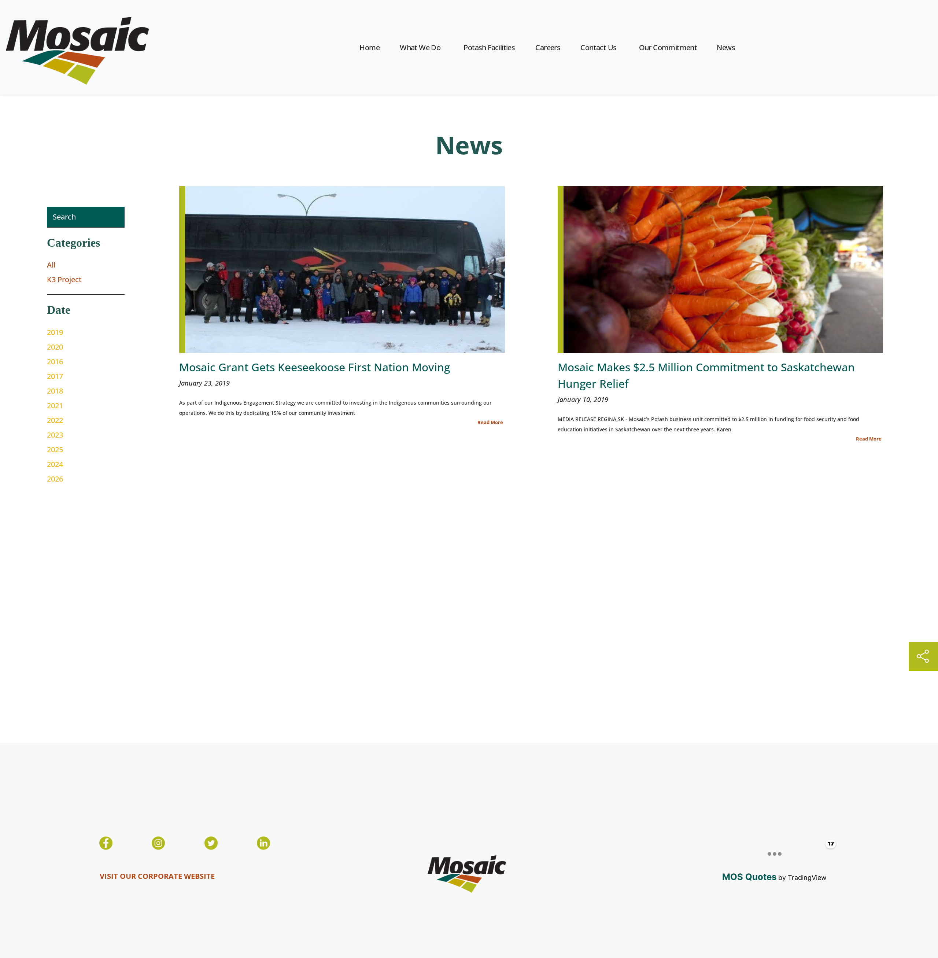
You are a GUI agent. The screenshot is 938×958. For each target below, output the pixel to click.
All (51, 265)
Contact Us (598, 47)
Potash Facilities (489, 47)
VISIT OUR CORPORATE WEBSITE (157, 876)
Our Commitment (668, 47)
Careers (547, 47)
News (726, 47)
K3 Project (64, 279)
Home (369, 47)
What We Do (420, 47)
